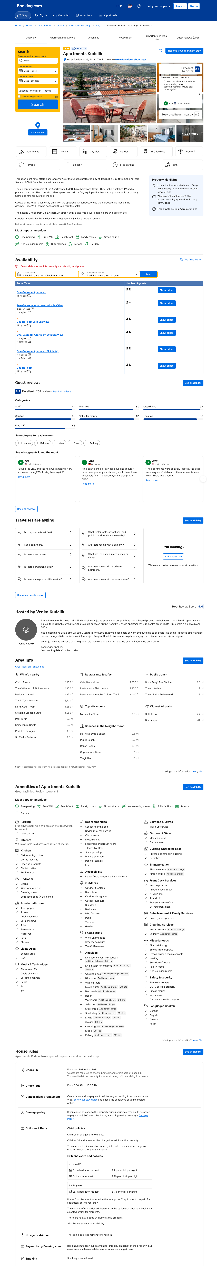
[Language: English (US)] (130, 6)
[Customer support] (139, 6)
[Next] (199, 94)
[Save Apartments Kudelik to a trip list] (161, 51)
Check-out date (25, 76)
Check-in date (25, 66)
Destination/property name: (32, 56)
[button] (38, 91)
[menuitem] (23, 15)
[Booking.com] (29, 6)
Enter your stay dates (85, 1099)
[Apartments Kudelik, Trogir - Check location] (64, 59)
